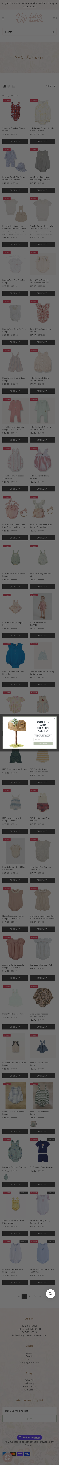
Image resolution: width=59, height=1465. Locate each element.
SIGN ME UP (43, 743)
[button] (50, 1293)
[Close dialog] (55, 718)
